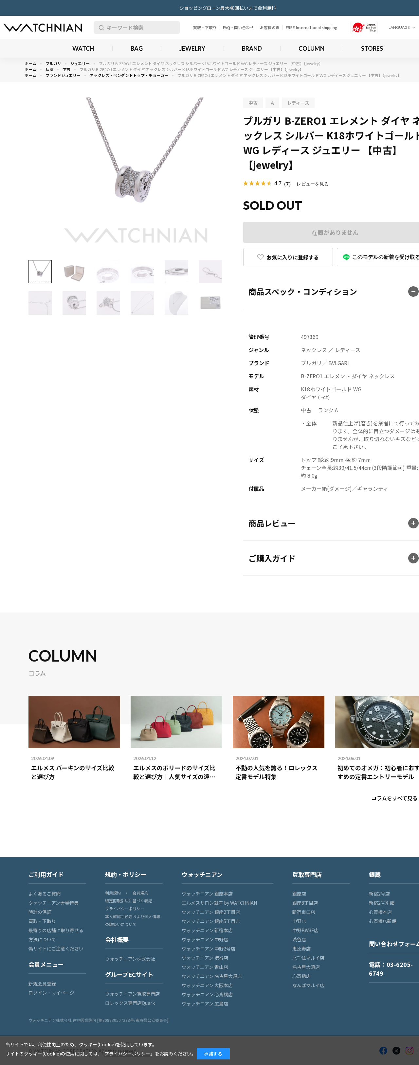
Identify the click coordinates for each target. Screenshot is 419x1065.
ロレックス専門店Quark (130, 1003)
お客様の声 (270, 27)
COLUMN (311, 48)
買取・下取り (205, 27)
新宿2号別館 (381, 902)
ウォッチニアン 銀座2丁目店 (211, 912)
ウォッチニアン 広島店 (205, 1003)
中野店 (299, 921)
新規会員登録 (42, 983)
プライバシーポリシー (124, 908)
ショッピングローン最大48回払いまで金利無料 (227, 8)
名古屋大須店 (306, 967)
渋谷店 (299, 939)
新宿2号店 (379, 893)
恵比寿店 (301, 948)
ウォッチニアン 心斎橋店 (207, 994)
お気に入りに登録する (292, 257)
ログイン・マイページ (51, 992)
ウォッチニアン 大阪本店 (207, 985)
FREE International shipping (311, 27)
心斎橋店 (301, 976)
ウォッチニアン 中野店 (205, 939)
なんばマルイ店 (308, 985)
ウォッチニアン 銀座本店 (207, 893)
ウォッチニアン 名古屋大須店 (212, 976)
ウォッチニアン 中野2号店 (208, 948)
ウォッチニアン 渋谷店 (205, 957)
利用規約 (113, 893)
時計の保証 (39, 912)
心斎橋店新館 (382, 921)
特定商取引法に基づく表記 (128, 900)
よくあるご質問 (44, 893)
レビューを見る (313, 184)
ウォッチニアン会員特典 (53, 902)
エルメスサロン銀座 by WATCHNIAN (219, 902)
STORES (372, 48)
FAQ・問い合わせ (238, 27)
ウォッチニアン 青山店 (205, 967)
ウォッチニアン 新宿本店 (207, 930)
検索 (100, 27)
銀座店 (299, 893)
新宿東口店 (303, 912)
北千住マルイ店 (308, 957)
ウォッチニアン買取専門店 (132, 993)
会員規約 (140, 893)
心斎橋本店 (380, 912)
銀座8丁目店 (305, 902)
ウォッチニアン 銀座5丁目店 (211, 921)
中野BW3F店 (305, 930)
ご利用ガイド (46, 874)
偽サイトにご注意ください (55, 948)
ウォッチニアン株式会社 (130, 958)
